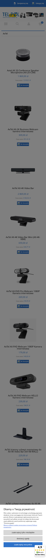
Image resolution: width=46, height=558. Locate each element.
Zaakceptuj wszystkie (23, 545)
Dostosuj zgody (23, 539)
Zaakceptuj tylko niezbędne (23, 532)
